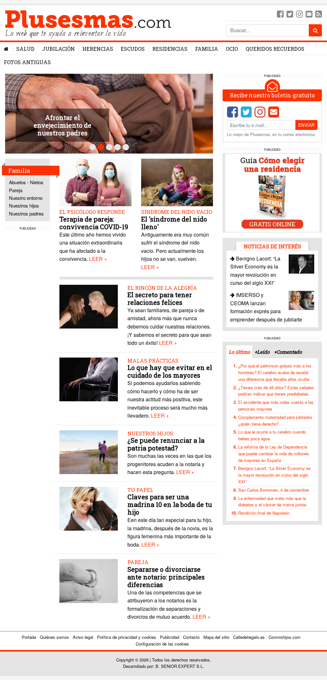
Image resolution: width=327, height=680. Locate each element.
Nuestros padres (26, 213)
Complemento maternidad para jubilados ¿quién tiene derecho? (275, 420)
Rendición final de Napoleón (264, 513)
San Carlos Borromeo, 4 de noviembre (273, 490)
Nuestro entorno (25, 197)
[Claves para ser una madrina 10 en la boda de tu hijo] (88, 508)
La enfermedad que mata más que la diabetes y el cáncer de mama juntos (272, 501)
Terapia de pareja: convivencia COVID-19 (93, 223)
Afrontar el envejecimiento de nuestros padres (62, 125)
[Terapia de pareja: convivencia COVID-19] (95, 183)
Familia (206, 48)
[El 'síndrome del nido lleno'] (177, 183)
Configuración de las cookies (162, 644)
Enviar (306, 125)
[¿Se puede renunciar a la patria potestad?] (88, 451)
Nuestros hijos (24, 205)
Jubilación (58, 48)
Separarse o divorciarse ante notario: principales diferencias (166, 577)
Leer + (98, 258)
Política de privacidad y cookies (126, 637)
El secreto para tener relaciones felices (159, 298)
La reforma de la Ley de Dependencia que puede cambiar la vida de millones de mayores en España (273, 453)
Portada (29, 637)
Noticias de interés (272, 246)
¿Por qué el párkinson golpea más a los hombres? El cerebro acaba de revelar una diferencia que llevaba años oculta (274, 372)
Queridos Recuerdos (275, 48)
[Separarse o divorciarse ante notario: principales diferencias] (88, 580)
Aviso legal (83, 637)
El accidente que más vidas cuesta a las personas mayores (276, 405)
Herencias (97, 48)
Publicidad (169, 637)
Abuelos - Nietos (26, 182)
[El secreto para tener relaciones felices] (88, 305)
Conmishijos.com (284, 637)
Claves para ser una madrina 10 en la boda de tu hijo (169, 504)
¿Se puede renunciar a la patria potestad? (165, 444)
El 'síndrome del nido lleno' (174, 223)
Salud (25, 48)
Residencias (169, 48)
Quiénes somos (54, 637)
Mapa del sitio (216, 637)
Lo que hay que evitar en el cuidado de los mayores (169, 371)
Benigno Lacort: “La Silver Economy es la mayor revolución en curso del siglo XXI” (274, 475)
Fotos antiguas (27, 62)
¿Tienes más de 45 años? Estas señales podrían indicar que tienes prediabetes (276, 390)
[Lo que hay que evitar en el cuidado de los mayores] (88, 378)
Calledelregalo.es (249, 637)
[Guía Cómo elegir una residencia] (272, 192)
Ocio (232, 48)
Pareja (15, 190)
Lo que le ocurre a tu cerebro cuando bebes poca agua (272, 435)
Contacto (191, 637)
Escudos (133, 48)
